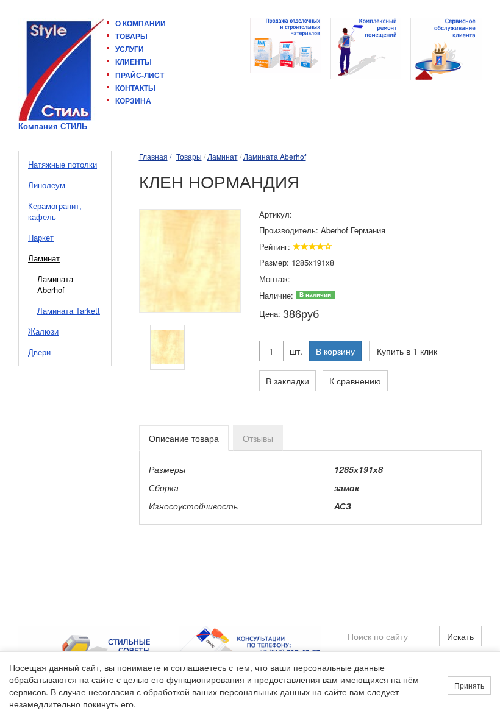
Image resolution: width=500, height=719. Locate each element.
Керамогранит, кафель (55, 211)
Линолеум (46, 185)
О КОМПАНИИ (140, 23)
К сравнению (355, 381)
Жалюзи (43, 331)
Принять (469, 685)
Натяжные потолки (62, 164)
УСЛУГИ (129, 48)
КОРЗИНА (133, 100)
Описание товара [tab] (184, 438)
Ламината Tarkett (68, 310)
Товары (189, 156)
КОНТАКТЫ (135, 87)
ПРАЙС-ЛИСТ (139, 74)
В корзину (335, 351)
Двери (39, 352)
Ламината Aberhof (55, 284)
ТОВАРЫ (131, 35)
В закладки (287, 381)
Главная (153, 156)
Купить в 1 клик (407, 351)
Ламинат (44, 258)
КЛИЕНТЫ (133, 61)
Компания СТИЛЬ (52, 126)
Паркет (41, 237)
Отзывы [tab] (258, 438)
